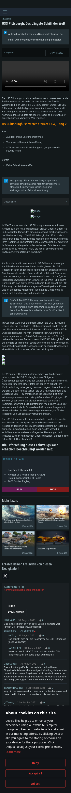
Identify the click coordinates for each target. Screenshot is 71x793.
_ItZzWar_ (9, 702)
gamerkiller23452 (13, 688)
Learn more (13, 752)
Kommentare (16, 612)
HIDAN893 (9, 620)
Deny (35, 763)
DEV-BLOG (56, 52)
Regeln (11, 606)
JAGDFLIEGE (14, 648)
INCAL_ (12, 635)
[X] (5, 576)
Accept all (35, 773)
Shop (53, 489)
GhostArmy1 (10, 663)
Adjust (35, 783)
